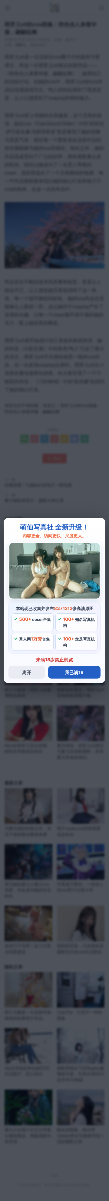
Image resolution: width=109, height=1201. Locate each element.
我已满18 (74, 672)
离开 (26, 672)
